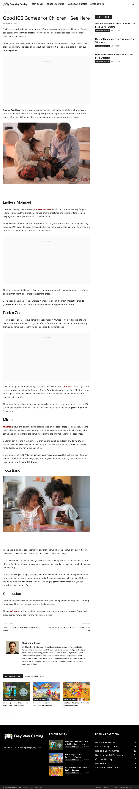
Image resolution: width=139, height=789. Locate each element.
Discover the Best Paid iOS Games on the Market (21, 629)
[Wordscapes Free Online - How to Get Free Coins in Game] (16, 691)
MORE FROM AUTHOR (34, 676)
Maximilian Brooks (31, 643)
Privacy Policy (125, 787)
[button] (132, 4)
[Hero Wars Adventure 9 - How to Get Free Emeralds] (76, 691)
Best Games (37, 4)
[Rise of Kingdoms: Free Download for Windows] (46, 691)
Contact (106, 787)
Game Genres (97, 4)
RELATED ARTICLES (13, 676)
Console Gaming (55, 4)
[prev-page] (4, 711)
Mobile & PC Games (77, 4)
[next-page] (9, 711)
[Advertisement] (46, 81)
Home (98, 787)
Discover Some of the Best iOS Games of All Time (69, 629)
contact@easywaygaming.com (27, 747)
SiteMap (115, 787)
